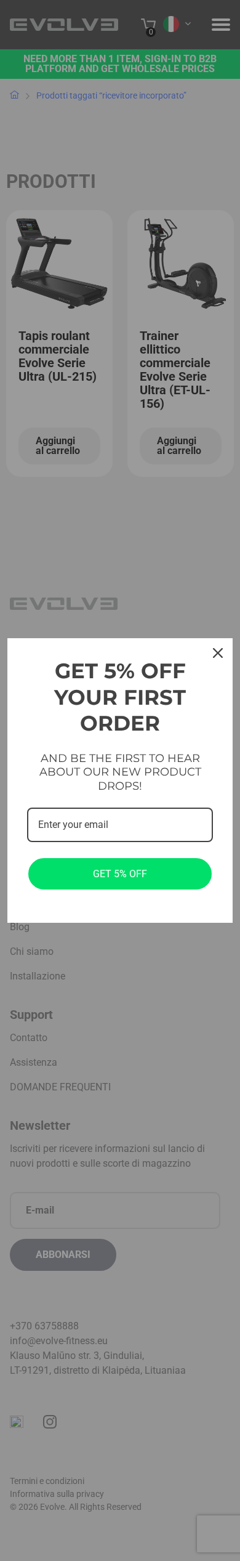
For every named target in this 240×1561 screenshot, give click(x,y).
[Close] (218, 653)
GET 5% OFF (120, 874)
